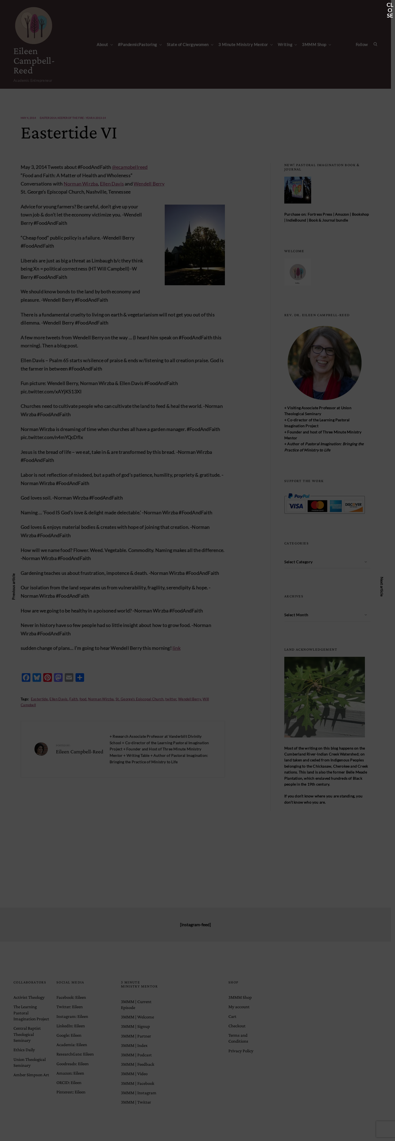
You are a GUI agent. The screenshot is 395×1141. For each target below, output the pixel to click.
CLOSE (390, 5)
